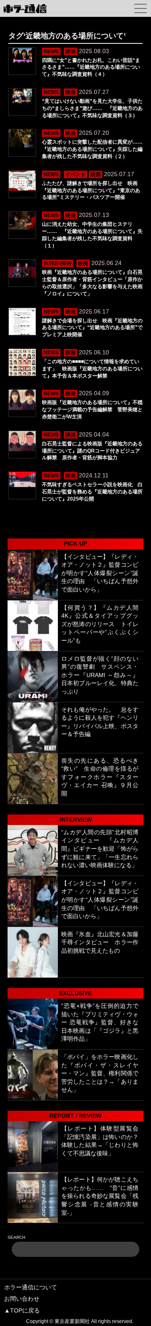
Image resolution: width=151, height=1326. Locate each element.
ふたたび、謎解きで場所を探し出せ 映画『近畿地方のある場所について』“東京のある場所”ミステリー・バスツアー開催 (91, 190)
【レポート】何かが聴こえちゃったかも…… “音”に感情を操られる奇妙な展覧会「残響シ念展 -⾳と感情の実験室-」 (99, 1196)
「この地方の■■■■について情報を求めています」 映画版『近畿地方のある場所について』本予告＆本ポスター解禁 (92, 369)
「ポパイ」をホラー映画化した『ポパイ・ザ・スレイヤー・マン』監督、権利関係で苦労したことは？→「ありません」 (99, 1073)
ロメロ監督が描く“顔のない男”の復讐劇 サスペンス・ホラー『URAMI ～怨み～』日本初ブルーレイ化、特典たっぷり (99, 675)
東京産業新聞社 (72, 1321)
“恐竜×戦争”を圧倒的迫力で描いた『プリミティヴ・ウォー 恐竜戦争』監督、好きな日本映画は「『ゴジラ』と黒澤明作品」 (99, 1022)
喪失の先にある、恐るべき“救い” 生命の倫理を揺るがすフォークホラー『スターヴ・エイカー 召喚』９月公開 (99, 777)
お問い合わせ (21, 1298)
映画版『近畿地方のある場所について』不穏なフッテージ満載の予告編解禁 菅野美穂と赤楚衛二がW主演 (92, 409)
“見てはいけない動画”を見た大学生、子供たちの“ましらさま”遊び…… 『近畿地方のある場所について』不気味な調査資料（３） (92, 108)
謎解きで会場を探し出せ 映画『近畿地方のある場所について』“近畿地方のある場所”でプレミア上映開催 (92, 328)
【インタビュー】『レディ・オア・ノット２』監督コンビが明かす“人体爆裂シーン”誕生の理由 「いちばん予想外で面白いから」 (99, 573)
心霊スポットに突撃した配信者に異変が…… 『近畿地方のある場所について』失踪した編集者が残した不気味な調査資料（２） (95, 149)
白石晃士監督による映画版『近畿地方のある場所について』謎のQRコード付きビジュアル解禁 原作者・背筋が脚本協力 (92, 451)
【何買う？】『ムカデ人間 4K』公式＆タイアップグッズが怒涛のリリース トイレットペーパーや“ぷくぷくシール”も (99, 624)
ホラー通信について (30, 1287)
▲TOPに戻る (22, 1310)
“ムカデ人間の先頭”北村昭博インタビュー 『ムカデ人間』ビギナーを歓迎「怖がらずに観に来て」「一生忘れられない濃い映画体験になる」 (99, 848)
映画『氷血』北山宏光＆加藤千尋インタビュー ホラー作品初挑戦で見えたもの (99, 942)
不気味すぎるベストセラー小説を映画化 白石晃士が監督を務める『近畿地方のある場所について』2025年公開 (92, 492)
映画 (70, 51)
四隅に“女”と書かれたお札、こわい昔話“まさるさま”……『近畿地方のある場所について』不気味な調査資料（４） (91, 67)
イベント (75, 174)
